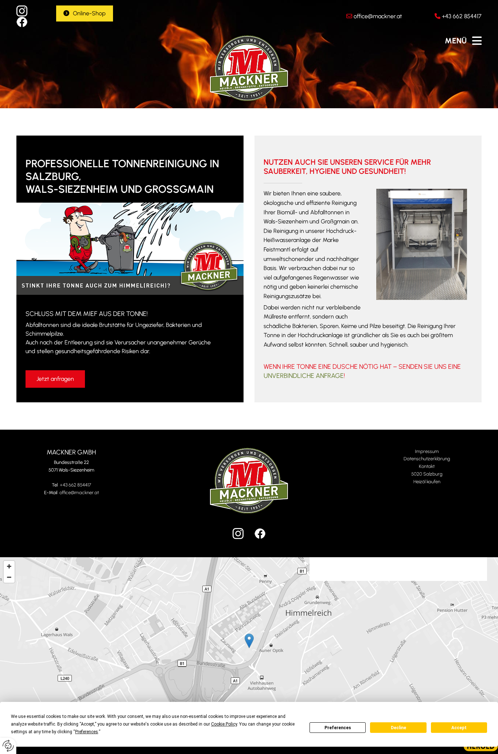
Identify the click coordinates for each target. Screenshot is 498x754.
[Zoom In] (9, 566)
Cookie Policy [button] (224, 724)
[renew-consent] (8, 746)
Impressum (427, 451)
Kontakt (427, 466)
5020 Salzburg (427, 474)
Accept (459, 727)
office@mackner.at (378, 16)
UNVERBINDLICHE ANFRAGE (304, 376)
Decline (398, 727)
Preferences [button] (86, 731)
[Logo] (249, 68)
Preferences (337, 727)
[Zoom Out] (9, 577)
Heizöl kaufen (426, 481)
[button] (84, 13)
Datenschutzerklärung (427, 458)
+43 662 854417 (462, 16)
